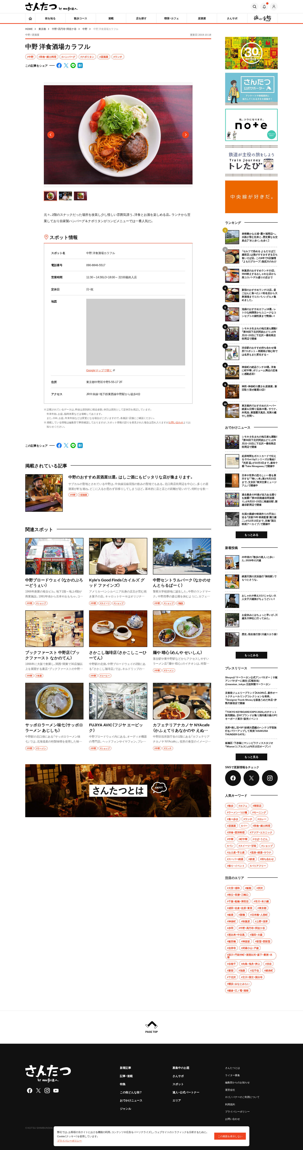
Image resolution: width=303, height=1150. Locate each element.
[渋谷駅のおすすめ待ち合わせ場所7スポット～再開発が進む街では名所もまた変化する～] (251, 351)
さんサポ (178, 1076)
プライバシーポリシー (237, 1111)
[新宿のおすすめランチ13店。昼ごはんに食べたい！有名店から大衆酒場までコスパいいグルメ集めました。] (251, 293)
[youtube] (56, 1090)
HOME (29, 29)
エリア (177, 1100)
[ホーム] (30, 18)
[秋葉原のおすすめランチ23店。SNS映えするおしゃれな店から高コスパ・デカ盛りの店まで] (251, 274)
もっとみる (251, 534)
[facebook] (29, 1090)
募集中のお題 (181, 1067)
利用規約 (230, 1104)
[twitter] (38, 1090)
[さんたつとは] (118, 790)
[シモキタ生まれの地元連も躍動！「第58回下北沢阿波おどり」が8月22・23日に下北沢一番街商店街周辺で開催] (251, 332)
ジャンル (125, 1108)
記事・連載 (126, 1076)
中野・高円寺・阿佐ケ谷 (64, 29)
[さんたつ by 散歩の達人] (51, 6)
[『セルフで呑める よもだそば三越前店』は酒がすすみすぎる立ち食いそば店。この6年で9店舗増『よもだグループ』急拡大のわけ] (251, 255)
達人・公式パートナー (186, 1092)
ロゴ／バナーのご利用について (242, 1097)
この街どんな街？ (131, 1092)
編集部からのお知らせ (237, 1082)
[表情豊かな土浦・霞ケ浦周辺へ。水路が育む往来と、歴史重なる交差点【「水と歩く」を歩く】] (251, 237)
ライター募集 (232, 1075)
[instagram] (47, 1090)
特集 (123, 1084)
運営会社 (230, 1089)
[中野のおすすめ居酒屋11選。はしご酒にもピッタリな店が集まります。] (118, 493)
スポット (178, 1084)
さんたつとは (232, 1067)
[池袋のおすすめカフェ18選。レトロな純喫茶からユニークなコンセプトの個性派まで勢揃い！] (251, 313)
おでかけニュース (131, 1100)
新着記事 (125, 1067)
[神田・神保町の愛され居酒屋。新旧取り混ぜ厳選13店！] (251, 390)
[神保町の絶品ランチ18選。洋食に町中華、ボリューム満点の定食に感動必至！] (251, 371)
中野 (84, 29)
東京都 (42, 29)
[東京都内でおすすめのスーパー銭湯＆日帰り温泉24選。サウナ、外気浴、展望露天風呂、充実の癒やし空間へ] (251, 409)
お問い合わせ (176, 422)
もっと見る (251, 757)
